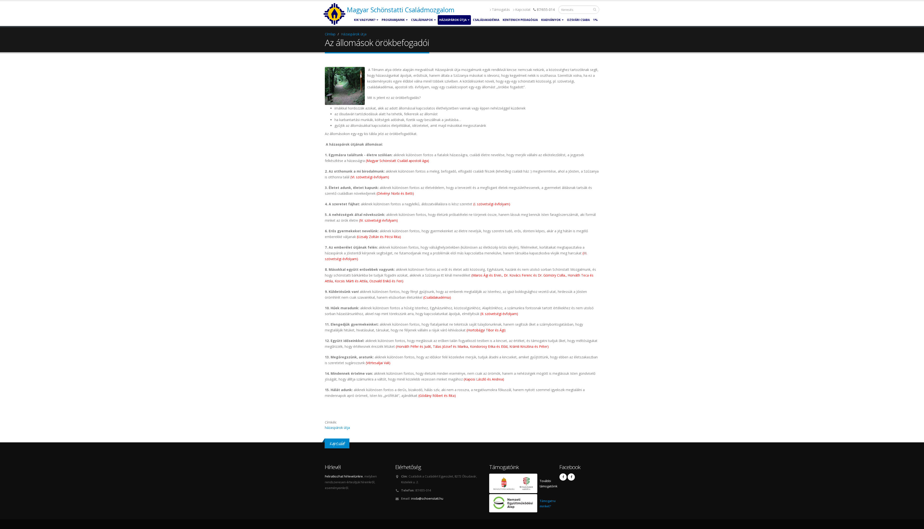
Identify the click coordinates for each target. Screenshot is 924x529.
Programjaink (393, 20)
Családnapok (422, 20)
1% (595, 20)
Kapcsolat (523, 9)
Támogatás (501, 9)
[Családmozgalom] (563, 477)
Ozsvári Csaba (578, 20)
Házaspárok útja (453, 20)
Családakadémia (486, 20)
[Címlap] (335, 14)
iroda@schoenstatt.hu (427, 499)
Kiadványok (551, 20)
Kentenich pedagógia (520, 20)
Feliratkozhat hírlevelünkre (344, 476)
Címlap (330, 34)
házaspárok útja (337, 427)
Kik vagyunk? (364, 20)
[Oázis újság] (571, 477)
